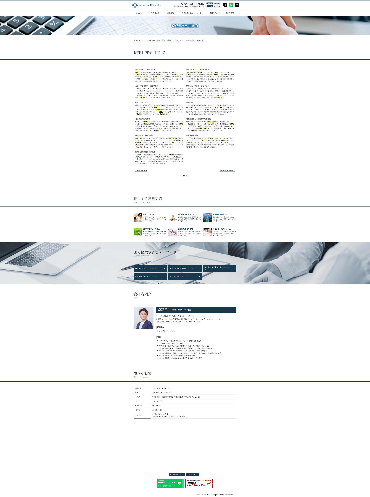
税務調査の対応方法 (142, 119)
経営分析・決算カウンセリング (197, 86)
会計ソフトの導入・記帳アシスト (147, 86)
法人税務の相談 (192, 135)
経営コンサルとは (141, 102)
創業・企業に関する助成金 (145, 152)
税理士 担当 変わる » (227, 170)
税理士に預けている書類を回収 (197, 69)
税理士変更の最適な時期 (144, 135)
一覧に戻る (185, 175)
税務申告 (189, 102)
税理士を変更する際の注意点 (146, 69)
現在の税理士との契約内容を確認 (198, 119)
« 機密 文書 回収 (141, 170)
